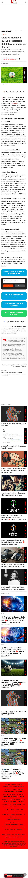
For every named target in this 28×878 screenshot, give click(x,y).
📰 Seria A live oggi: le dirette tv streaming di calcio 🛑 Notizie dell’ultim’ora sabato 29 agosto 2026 (13, 741)
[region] (14, 15)
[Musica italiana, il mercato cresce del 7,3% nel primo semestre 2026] (14, 555)
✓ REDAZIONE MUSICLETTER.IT (9, 59)
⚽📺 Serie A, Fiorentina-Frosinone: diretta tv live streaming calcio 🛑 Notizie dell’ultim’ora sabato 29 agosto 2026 (12, 773)
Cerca (8, 285)
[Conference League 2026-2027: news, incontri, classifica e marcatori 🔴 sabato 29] (14, 506)
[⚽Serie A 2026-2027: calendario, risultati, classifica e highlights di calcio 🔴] (14, 668)
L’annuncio (14, 103)
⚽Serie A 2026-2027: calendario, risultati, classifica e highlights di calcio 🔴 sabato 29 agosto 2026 (13, 683)
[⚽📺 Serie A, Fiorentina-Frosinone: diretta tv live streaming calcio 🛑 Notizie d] (14, 757)
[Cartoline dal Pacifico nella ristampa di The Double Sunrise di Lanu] (14, 483)
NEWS (2, 613)
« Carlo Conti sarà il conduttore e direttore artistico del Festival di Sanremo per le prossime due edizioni (13, 374)
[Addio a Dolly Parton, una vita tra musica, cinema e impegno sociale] (14, 577)
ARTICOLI (8, 30)
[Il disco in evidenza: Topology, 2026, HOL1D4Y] (14, 414)
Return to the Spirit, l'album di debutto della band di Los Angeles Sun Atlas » (14, 365)
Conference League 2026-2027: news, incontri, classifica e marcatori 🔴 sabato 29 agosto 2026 (13, 517)
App (14, 875)
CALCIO (3, 677)
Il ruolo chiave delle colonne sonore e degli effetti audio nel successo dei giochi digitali (13, 470)
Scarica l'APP (9, 875)
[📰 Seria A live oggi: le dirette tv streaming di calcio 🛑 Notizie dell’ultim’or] (14, 726)
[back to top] (25, 875)
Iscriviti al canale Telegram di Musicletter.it (14, 304)
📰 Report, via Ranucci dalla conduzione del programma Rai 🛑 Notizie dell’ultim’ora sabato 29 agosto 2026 (13, 619)
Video (21, 875)
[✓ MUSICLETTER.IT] (14, 2)
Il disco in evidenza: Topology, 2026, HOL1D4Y (13, 712)
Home (2, 30)
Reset (19, 285)
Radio (18, 875)
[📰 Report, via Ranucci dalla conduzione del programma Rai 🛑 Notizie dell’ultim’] (14, 604)
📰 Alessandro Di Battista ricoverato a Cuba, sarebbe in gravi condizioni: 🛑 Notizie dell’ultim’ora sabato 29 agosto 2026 (13, 651)
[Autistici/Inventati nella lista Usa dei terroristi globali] (14, 436)
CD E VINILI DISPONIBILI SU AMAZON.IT (14, 296)
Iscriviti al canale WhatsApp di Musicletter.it (14, 313)
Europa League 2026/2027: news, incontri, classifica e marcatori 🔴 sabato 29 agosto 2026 (13, 542)
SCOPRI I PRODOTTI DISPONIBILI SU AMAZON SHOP (14, 273)
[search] (26, 2)
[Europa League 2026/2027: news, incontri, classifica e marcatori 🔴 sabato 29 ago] (14, 530)
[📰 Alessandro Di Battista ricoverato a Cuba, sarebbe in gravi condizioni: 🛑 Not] (14, 635)
